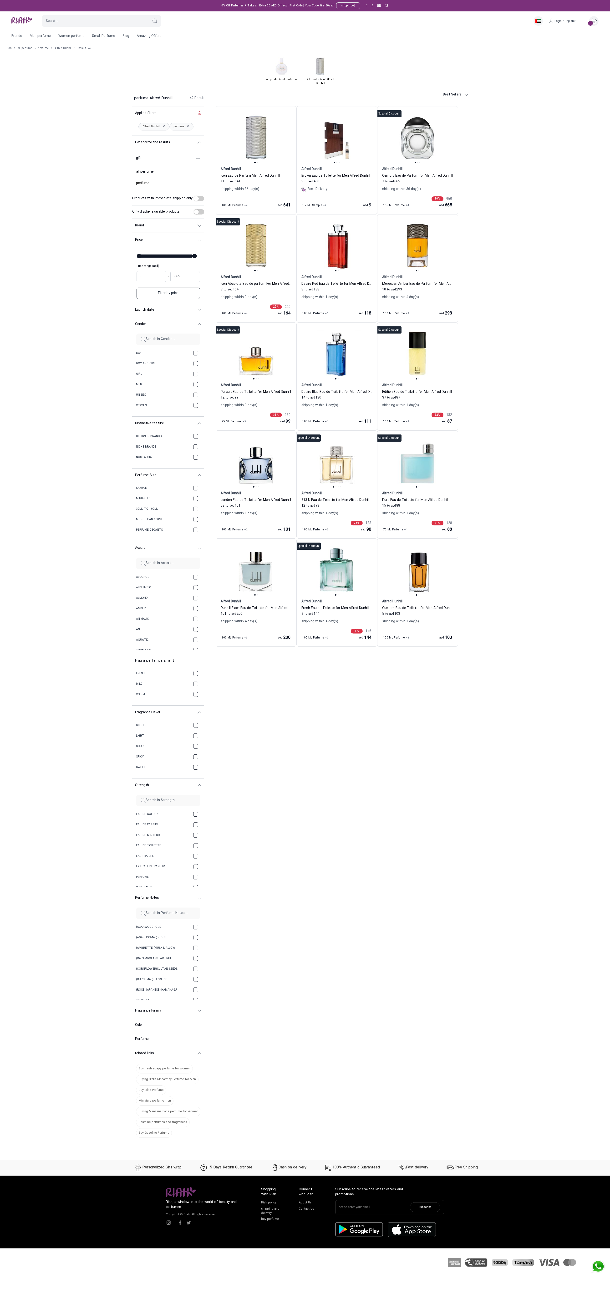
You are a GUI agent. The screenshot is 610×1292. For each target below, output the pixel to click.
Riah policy (268, 1203)
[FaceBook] (180, 1223)
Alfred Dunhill (63, 48)
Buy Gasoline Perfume (154, 1133)
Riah (9, 48)
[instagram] (169, 1223)
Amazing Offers (149, 36)
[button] (154, 21)
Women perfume (71, 36)
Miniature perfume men (155, 1101)
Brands (16, 36)
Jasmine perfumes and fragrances (163, 1122)
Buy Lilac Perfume (151, 1090)
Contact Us (306, 1209)
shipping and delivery (270, 1211)
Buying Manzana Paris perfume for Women (168, 1111)
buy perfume (270, 1219)
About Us (305, 1203)
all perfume (24, 48)
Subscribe (425, 1207)
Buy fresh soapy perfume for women (164, 1069)
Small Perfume (103, 36)
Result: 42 (84, 48)
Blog (126, 36)
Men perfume (40, 36)
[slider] (139, 256)
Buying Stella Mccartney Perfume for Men (167, 1079)
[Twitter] (189, 1223)
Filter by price (168, 293)
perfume (43, 48)
